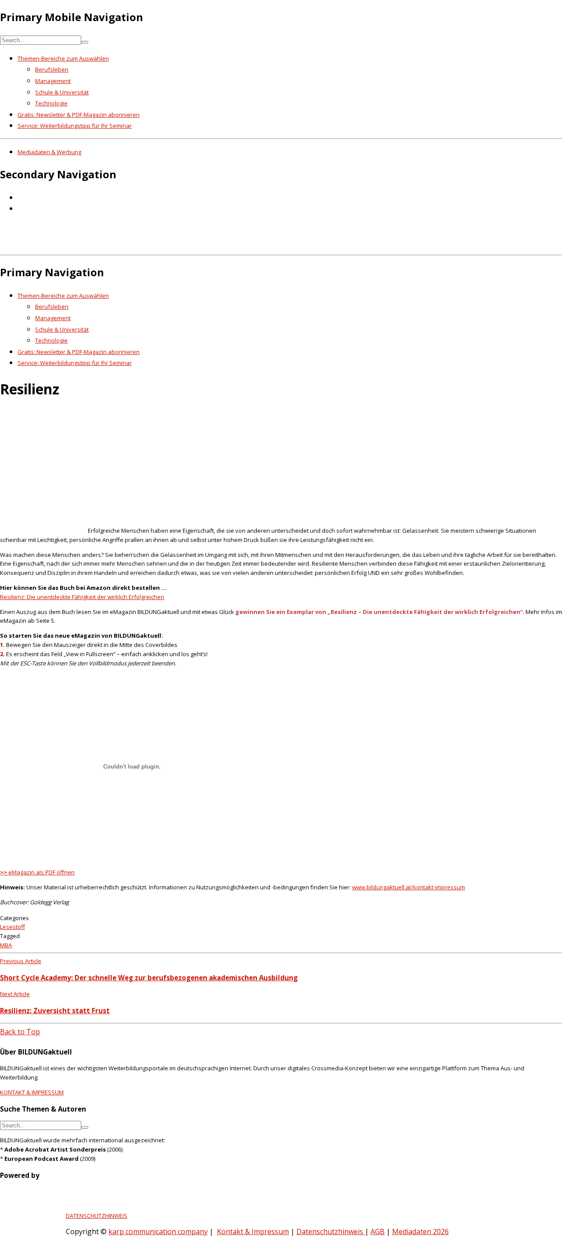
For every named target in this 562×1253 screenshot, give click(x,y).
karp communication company (158, 1231)
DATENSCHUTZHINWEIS (96, 1216)
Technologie (51, 103)
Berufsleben (51, 69)
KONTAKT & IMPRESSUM (32, 1092)
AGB (378, 1231)
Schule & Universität (62, 92)
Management (53, 81)
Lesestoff (12, 927)
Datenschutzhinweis (330, 1231)
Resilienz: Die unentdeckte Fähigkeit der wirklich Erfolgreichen (82, 597)
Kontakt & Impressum (253, 1231)
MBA (6, 945)
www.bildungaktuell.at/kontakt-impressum (408, 887)
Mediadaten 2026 (420, 1231)
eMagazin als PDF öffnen (37, 872)
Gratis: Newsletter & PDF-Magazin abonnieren (79, 115)
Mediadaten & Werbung (49, 152)
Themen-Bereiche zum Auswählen (63, 58)
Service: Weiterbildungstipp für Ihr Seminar (75, 126)
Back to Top (20, 1031)
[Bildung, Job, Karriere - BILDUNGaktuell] (142, 245)
